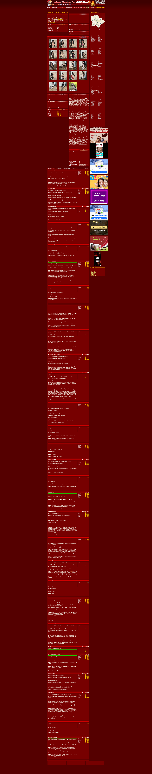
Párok (81, 7)
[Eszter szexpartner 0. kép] (53, 47)
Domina (75, 7)
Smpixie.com (93, 273)
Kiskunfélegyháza (93, 98)
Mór (91, 79)
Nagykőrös (99, 48)
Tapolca (92, 85)
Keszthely (99, 76)
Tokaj (99, 59)
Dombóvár (92, 113)
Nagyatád (99, 116)
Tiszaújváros (93, 59)
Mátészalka (92, 46)
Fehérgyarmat (100, 34)
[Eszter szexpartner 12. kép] (53, 80)
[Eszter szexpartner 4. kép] (53, 58)
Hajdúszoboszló (93, 40)
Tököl (99, 107)
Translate (84, 2)
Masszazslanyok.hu (94, 269)
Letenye (92, 78)
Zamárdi (92, 120)
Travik (84, 7)
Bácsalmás (92, 91)
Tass (98, 106)
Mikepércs (99, 47)
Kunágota (99, 100)
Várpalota (92, 87)
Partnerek (92, 7)
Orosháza (92, 104)
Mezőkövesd (100, 46)
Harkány (92, 114)
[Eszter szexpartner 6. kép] (73, 58)
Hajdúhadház (100, 39)
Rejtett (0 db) (75, 168)
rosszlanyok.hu (81, 34)
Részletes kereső (69, 7)
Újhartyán (99, 61)
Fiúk (78, 7)
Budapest (92, 14)
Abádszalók (92, 29)
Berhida (99, 68)
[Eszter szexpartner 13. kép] (63, 80)
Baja (98, 91)
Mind (98, 64)
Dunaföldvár (99, 113)
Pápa (91, 81)
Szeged (99, 105)
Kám (91, 76)
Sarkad (99, 104)
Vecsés (92, 64)
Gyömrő (99, 37)
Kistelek (92, 100)
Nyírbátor (99, 49)
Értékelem (86, 168)
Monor (92, 124)
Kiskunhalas (100, 98)
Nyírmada (99, 51)
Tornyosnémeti (93, 60)
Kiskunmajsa (93, 99)
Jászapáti (92, 41)
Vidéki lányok (62, 7)
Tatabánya (92, 86)
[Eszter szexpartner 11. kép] (83, 69)
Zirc (98, 88)
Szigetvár (92, 119)
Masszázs (87, 7)
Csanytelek (99, 93)
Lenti (98, 77)
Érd (91, 73)
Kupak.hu (92, 274)
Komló (99, 115)
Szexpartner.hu (93, 270)
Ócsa (91, 52)
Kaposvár (99, 114)
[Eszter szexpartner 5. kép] (63, 58)
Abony (99, 29)
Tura (98, 60)
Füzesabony (99, 35)
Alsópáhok (99, 66)
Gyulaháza (99, 38)
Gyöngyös (92, 38)
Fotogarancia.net (93, 271)
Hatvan (99, 40)
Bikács (99, 112)
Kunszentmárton (93, 101)
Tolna (99, 119)
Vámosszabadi (100, 86)
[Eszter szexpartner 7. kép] (83, 58)
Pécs (98, 117)
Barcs (92, 112)
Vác (98, 62)
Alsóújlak (92, 67)
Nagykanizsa (93, 80)
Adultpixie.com (93, 275)
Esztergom (99, 73)
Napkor (92, 49)
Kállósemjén (100, 42)
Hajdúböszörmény (93, 39)
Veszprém (99, 87)
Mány (99, 78)
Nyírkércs (92, 51)
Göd (91, 36)
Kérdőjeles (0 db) (67, 168)
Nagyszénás (100, 103)
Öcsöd (99, 52)
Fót (91, 35)
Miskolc (92, 48)
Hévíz (91, 75)
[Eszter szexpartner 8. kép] (53, 69)
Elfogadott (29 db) (51, 168)
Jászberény (99, 41)
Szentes (92, 106)
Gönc (91, 37)
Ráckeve (99, 54)
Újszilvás (92, 62)
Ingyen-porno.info (93, 272)
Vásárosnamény (100, 63)
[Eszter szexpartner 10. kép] (73, 69)
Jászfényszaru (93, 42)
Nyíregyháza (92, 50)
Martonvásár (92, 116)
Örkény (92, 53)
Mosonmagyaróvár (100, 79)
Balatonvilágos (93, 68)
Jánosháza (99, 75)
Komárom (92, 77)
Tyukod (92, 61)
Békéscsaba (100, 92)
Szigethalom (100, 124)
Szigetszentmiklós (93, 125)
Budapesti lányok (54, 7)
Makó (99, 101)
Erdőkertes (92, 34)
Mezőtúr (92, 47)
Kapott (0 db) (59, 168)
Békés (92, 92)
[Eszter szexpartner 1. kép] (63, 47)
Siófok (92, 118)
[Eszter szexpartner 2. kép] (73, 47)
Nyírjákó (99, 50)
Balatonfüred (100, 67)
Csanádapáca (93, 93)
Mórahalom (92, 103)
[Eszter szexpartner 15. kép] (83, 80)
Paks (91, 117)
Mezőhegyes (100, 102)
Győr (91, 74)
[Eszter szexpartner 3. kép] (83, 47)
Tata (98, 85)
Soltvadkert (92, 105)
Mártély (92, 102)
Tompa (92, 107)
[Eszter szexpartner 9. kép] (63, 69)
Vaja (91, 63)
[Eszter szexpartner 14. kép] (73, 80)
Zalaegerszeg (93, 88)
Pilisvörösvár (100, 81)
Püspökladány (93, 54)
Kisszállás (99, 99)
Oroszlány (99, 80)
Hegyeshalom (100, 74)
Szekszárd (99, 118)
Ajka (91, 66)
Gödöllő (99, 36)
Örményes (99, 53)
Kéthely (92, 115)
